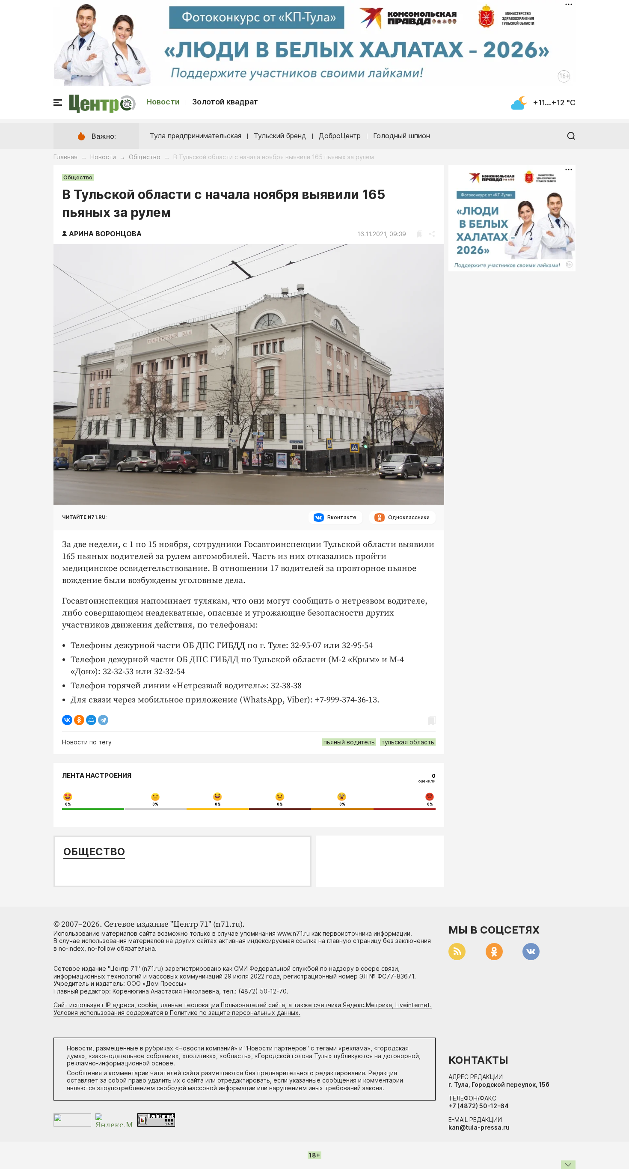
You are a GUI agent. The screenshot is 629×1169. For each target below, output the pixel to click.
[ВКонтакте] (67, 720)
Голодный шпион (401, 135)
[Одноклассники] (79, 720)
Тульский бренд (280, 135)
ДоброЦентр (340, 135)
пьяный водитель (349, 742)
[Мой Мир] (91, 720)
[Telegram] (103, 720)
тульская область (407, 742)
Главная (65, 157)
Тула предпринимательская (195, 135)
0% (68, 804)
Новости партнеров (276, 1048)
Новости (163, 101)
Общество (144, 157)
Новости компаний (206, 1048)
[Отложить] (419, 234)
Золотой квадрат (225, 101)
